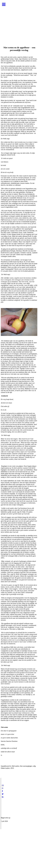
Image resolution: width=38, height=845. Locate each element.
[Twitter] (2, 794)
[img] (19, 20)
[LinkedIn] (2, 797)
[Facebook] (2, 791)
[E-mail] (3, 785)
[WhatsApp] (2, 788)
